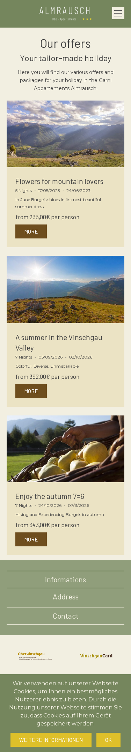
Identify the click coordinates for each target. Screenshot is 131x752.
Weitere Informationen (51, 740)
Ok (108, 740)
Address (66, 596)
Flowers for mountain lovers (59, 181)
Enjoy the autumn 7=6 (49, 496)
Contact (66, 615)
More (31, 231)
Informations (65, 579)
